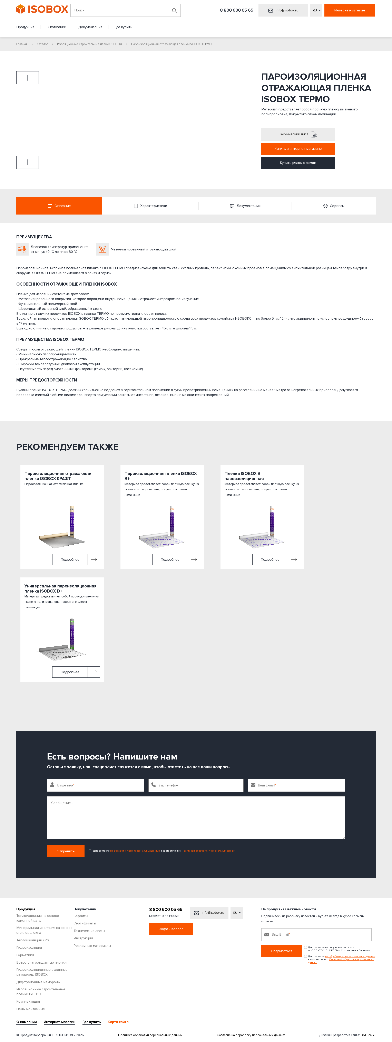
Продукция (25, 909)
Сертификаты (85, 923)
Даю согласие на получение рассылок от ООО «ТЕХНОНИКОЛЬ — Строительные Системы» (339, 949)
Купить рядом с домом (298, 163)
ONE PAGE (368, 1035)
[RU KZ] (316, 10)
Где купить (91, 1022)
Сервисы (81, 916)
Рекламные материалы (92, 946)
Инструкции (83, 938)
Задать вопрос (171, 929)
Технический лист (294, 134)
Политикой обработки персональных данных (208, 850)
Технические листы (89, 931)
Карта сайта (118, 1022)
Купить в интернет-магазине (298, 149)
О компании (26, 1022)
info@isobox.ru (286, 10)
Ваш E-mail (266, 785)
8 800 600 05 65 (236, 10)
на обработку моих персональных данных (135, 850)
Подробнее (70, 559)
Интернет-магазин (349, 10)
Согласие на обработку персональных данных (251, 1035)
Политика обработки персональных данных (150, 1035)
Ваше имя (65, 785)
